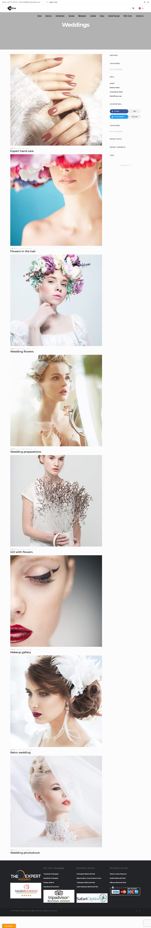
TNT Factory (53, 910)
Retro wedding (20, 752)
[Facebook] (144, 2)
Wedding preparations (25, 451)
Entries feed (114, 87)
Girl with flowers (21, 552)
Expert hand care (22, 151)
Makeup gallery (20, 652)
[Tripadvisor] (148, 2)
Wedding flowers (22, 351)
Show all (124, 165)
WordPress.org (115, 96)
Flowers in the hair (23, 251)
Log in (112, 83)
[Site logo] (14, 8)
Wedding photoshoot (25, 852)
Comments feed (116, 92)
